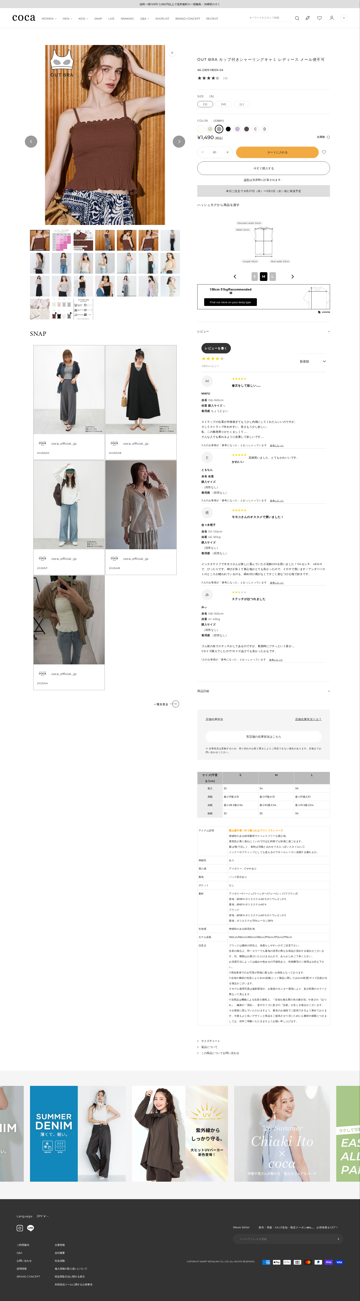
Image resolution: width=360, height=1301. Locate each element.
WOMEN (48, 18)
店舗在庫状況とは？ (308, 719)
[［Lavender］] (237, 129)
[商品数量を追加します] (202, 152)
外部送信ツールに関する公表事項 (73, 1284)
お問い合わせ (24, 1260)
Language (24, 1216)
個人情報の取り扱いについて (71, 1268)
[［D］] (264, 129)
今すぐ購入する (264, 168)
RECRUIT (212, 18)
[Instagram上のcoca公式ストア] (20, 1230)
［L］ (241, 104)
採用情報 (22, 1268)
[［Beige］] (210, 129)
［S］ (205, 104)
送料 (246, 179)
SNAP (98, 18)
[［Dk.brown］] (246, 129)
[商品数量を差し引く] (227, 152)
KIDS (82, 18)
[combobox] (263, 276)
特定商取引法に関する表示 (70, 1276)
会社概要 (60, 1252)
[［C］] (255, 129)
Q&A (143, 18)
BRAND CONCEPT (187, 18)
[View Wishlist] (323, 18)
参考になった (277, 445)
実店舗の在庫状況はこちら (263, 736)
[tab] (40, 240)
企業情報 (60, 1244)
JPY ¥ (41, 1216)
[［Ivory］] (201, 129)
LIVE (111, 18)
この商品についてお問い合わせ (220, 1053)
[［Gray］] (219, 129)
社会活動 (60, 1260)
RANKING (127, 18)
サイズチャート (210, 1041)
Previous (31, 142)
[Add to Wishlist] (324, 152)
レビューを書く (216, 348)
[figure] (235, 276)
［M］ (224, 104)
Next (179, 142)
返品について (209, 1047)
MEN (66, 18)
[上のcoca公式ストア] (30, 1230)
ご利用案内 (23, 1244)
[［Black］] (228, 129)
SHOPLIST (162, 18)
